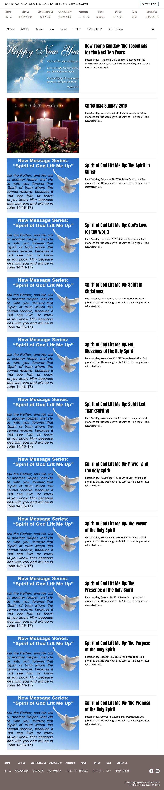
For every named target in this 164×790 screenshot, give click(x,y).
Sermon (39, 29)
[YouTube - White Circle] (158, 771)
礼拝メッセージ (94, 29)
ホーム (7, 771)
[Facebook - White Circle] (151, 771)
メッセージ (71, 771)
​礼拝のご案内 (22, 771)
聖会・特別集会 (115, 29)
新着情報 (25, 29)
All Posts (10, 29)
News (51, 29)
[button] (153, 29)
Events (63, 29)
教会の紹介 (38, 771)
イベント (77, 29)
